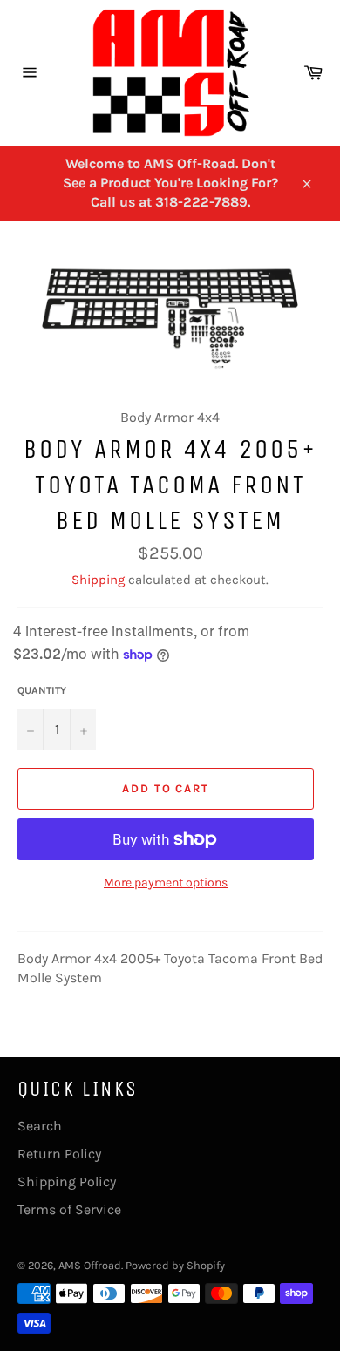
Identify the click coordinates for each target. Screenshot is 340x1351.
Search (39, 1125)
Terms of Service (69, 1209)
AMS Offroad (89, 1265)
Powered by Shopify (175, 1265)
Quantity (41, 690)
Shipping (98, 579)
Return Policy (59, 1153)
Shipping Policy (66, 1181)
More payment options (166, 882)
